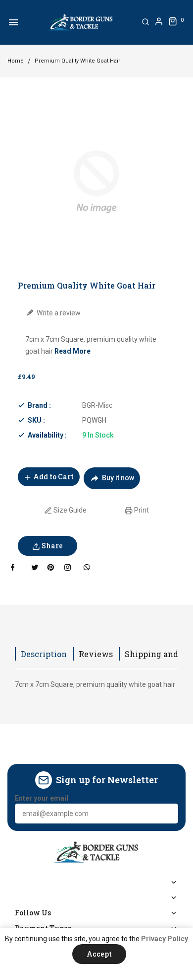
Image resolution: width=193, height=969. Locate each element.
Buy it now (118, 478)
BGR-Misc (97, 405)
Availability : (47, 435)
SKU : (36, 420)
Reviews (96, 654)
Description (44, 654)
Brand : (39, 405)
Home (15, 61)
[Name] (167, 813)
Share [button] (51, 545)
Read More (72, 351)
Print (141, 510)
